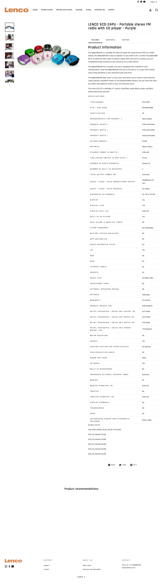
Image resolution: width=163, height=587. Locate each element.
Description (95, 40)
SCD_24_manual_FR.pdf (97, 439)
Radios (35, 10)
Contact (46, 569)
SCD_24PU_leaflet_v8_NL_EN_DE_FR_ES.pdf (104, 429)
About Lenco (87, 565)
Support (111, 10)
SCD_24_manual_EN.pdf (97, 449)
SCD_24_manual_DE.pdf (97, 444)
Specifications (110, 40)
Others (88, 10)
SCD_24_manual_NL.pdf (97, 434)
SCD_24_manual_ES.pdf (97, 454)
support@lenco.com (128, 568)
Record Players (47, 10)
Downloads (125, 40)
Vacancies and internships (91, 569)
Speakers (79, 10)
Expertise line (100, 10)
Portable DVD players (64, 10)
